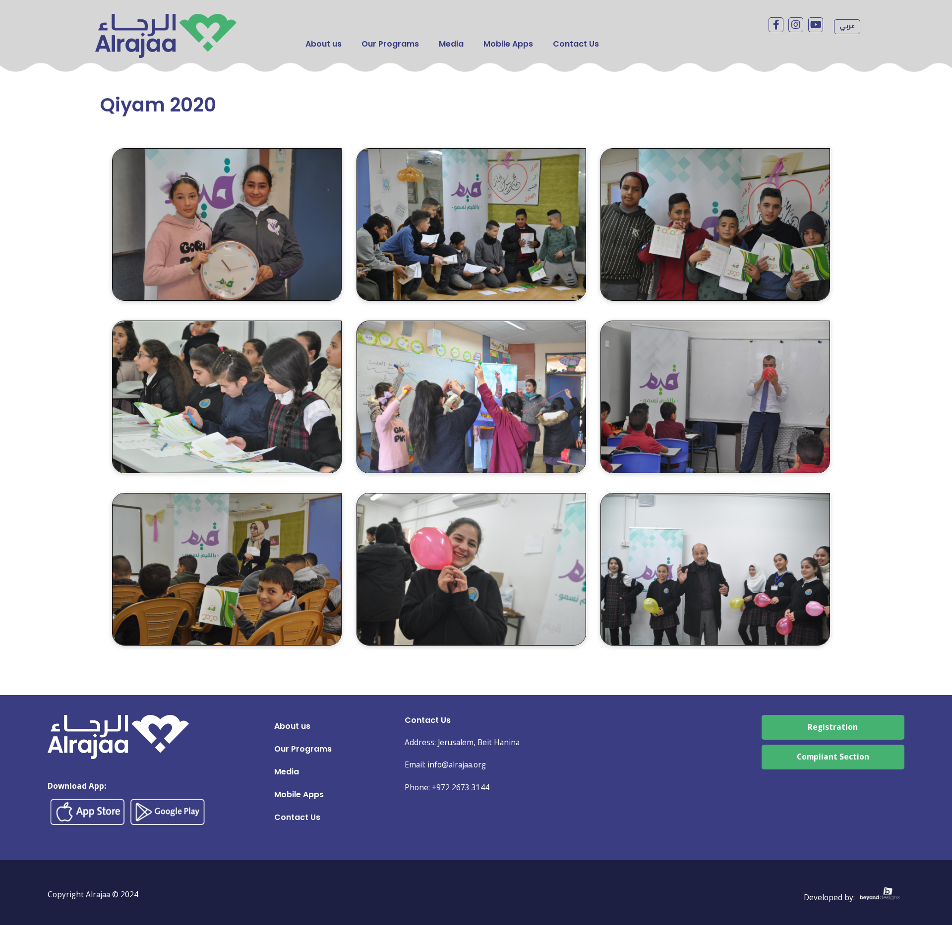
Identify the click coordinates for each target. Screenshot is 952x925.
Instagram (795, 24)
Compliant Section (833, 757)
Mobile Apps (508, 44)
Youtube (815, 24)
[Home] (166, 21)
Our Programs (390, 44)
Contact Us (576, 44)
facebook (776, 24)
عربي (847, 25)
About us (323, 44)
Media (451, 44)
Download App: (77, 786)
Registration (833, 727)
